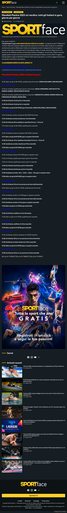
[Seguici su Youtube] (35, 357)
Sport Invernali (7, 12)
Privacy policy (45, 501)
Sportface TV (33, 495)
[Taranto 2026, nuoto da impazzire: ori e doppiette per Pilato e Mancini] (12, 371)
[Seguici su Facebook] (28, 357)
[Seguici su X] (39, 357)
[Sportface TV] (33, 307)
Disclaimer (28, 501)
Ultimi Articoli (18, 12)
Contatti (20, 501)
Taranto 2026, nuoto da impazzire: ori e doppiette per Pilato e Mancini (43, 366)
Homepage (36, 501)
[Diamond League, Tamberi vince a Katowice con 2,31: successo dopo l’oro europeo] (12, 412)
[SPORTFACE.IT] (9, 2)
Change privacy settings (60, 511)
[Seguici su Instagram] (32, 357)
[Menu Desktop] (63, 2)
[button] (56, 3)
